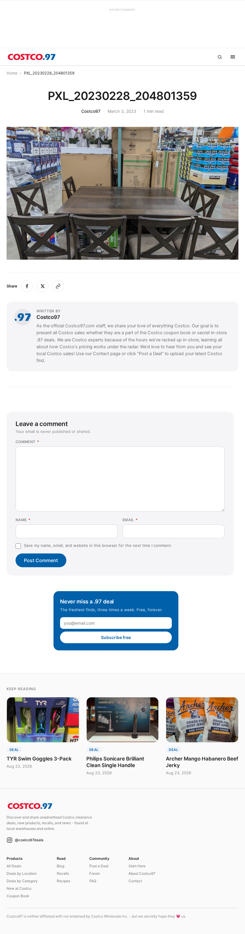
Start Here (137, 866)
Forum (94, 873)
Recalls (63, 873)
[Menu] (232, 57)
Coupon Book (18, 896)
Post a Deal (98, 866)
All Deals (14, 866)
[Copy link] (58, 286)
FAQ (92, 881)
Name (23, 520)
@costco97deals (29, 840)
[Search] (219, 57)
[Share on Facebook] (27, 286)
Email (130, 520)
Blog (60, 866)
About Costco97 (141, 873)
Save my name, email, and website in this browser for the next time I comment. (98, 545)
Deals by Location (22, 873)
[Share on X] (42, 286)
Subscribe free (116, 637)
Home (12, 73)
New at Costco (19, 888)
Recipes (63, 881)
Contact (135, 881)
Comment (27, 441)
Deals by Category (22, 881)
